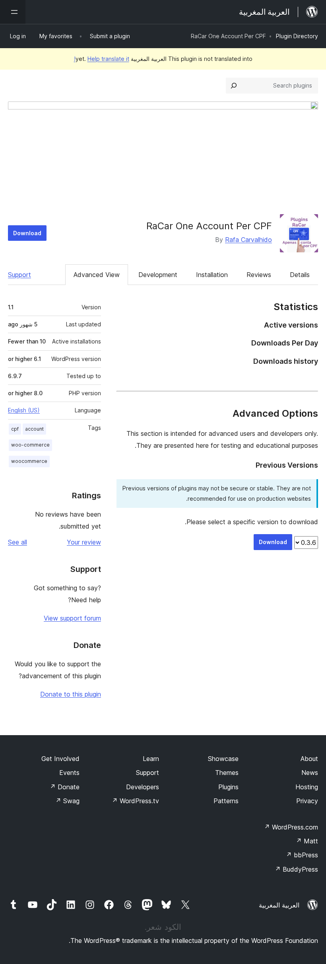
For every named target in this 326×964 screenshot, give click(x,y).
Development (157, 275)
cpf (15, 429)
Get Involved (60, 759)
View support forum (72, 618)
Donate (65, 787)
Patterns (226, 801)
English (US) (24, 410)
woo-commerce (30, 445)
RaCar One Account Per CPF (209, 226)
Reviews (258, 275)
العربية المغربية (279, 905)
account (34, 429)
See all (17, 542)
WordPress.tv (135, 801)
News (309, 773)
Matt (307, 841)
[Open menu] (12, 12)
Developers (142, 787)
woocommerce (29, 461)
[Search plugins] (234, 86)
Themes (227, 773)
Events (69, 773)
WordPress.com (291, 827)
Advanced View (97, 275)
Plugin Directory (297, 36)
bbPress (302, 855)
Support (19, 275)
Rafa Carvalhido (248, 240)
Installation (212, 275)
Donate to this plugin (70, 694)
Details (300, 275)
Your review (84, 542)
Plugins (228, 787)
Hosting (306, 787)
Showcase (223, 759)
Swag (67, 801)
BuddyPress (296, 869)
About (309, 759)
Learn (151, 759)
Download (27, 233)
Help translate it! (101, 58)
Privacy (307, 801)
